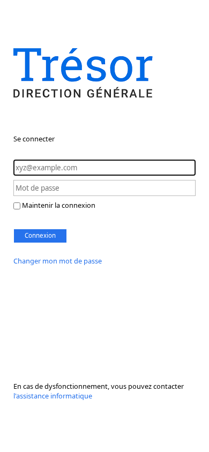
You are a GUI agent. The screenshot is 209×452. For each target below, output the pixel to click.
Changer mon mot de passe (57, 261)
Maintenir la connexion (58, 205)
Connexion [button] (40, 235)
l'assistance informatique (52, 396)
